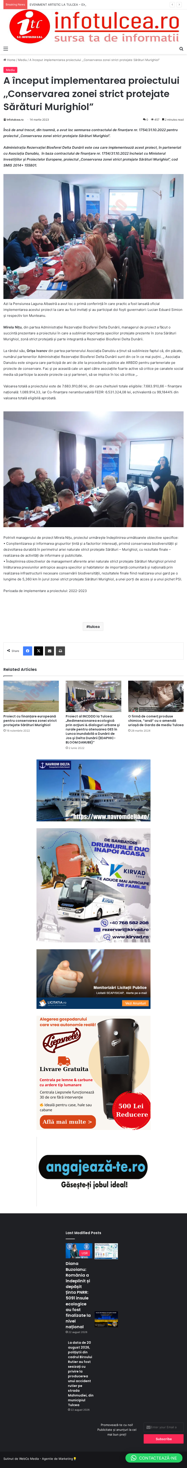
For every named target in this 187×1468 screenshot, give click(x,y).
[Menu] (5, 48)
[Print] (60, 651)
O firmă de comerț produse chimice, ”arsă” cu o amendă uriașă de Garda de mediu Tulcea (156, 720)
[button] (153, 1458)
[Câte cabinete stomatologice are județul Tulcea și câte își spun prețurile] (106, 1251)
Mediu (22, 60)
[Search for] (181, 48)
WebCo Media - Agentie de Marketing (46, 1458)
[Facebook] (27, 651)
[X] (38, 651)
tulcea (94, 626)
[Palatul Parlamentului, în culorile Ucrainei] (106, 1319)
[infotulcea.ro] (93, 26)
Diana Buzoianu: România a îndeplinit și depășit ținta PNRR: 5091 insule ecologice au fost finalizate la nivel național (78, 1295)
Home (11, 60)
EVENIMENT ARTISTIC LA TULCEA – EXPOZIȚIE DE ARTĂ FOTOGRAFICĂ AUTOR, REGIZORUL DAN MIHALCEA (107, 4)
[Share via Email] (49, 651)
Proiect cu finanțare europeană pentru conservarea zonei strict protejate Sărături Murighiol (30, 720)
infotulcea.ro (15, 119)
